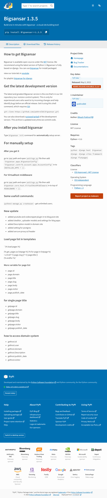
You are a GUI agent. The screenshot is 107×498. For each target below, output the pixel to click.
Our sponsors (35, 427)
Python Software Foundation (42, 382)
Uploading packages (12, 414)
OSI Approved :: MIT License (86, 172)
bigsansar (34, 68)
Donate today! (10, 393)
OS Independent (81, 180)
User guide (8, 418)
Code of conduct (87, 418)
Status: (16, 387)
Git (28, 106)
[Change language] (99, 5)
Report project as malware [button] (87, 196)
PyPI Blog (33, 411)
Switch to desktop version (14, 435)
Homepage (78, 58)
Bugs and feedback (62, 411)
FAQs (6, 425)
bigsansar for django (23, 78)
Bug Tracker (79, 62)
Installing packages (11, 411)
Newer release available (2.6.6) (86, 86)
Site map (56, 495)
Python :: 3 (79, 188)
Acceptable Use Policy (90, 425)
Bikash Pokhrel (84, 117)
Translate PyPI (61, 418)
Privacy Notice (87, 421)
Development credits (63, 425)
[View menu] (93, 5)
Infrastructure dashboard (35, 416)
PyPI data (75, 78)
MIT (45, 62)
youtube (25, 73)
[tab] (12, 44)
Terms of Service (87, 411)
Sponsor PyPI (60, 421)
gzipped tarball (32, 116)
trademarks (62, 492)
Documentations (81, 66)
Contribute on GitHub (64, 414)
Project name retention (13, 421)
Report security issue (89, 414)
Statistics (33, 420)
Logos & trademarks (37, 424)
